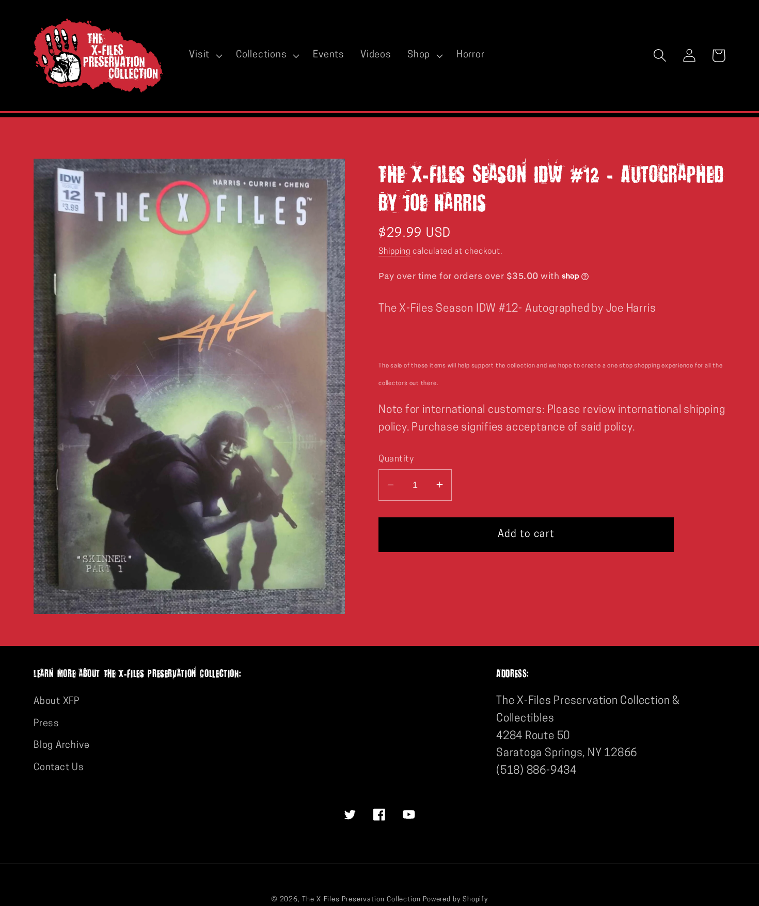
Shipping (394, 251)
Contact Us (59, 768)
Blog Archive (61, 745)
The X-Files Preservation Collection (361, 899)
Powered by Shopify (455, 899)
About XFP (57, 702)
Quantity (396, 458)
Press (46, 724)
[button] (204, 55)
